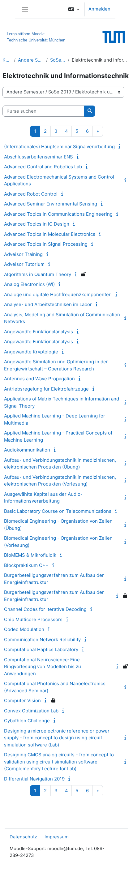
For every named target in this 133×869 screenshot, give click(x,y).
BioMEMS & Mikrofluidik (30, 555)
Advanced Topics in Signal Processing (46, 244)
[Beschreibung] (120, 146)
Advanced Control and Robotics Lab (43, 167)
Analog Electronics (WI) (29, 284)
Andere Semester (31, 60)
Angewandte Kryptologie (31, 352)
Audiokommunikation (27, 450)
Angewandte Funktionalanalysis (38, 332)
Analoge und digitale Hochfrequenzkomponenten (58, 294)
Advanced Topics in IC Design (36, 224)
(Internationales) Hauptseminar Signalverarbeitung (59, 146)
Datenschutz (23, 837)
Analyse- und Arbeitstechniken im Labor (48, 304)
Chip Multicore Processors (33, 619)
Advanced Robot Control (31, 194)
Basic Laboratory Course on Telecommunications (57, 511)
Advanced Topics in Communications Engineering (58, 214)
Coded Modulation (24, 629)
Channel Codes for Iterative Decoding (45, 609)
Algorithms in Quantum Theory (37, 274)
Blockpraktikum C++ (26, 565)
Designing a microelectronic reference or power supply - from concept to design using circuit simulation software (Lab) (56, 738)
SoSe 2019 (57, 60)
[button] (73, 9)
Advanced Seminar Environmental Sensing (50, 204)
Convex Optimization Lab (31, 711)
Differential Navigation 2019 (34, 779)
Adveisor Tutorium (24, 264)
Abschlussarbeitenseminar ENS (38, 157)
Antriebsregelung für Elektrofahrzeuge (46, 389)
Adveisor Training (23, 254)
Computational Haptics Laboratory (41, 649)
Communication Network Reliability (42, 639)
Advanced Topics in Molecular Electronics (49, 234)
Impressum (57, 837)
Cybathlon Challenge (27, 721)
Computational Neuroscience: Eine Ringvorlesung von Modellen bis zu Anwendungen (42, 667)
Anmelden (99, 9)
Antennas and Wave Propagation (39, 379)
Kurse (6, 60)
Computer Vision (22, 700)
